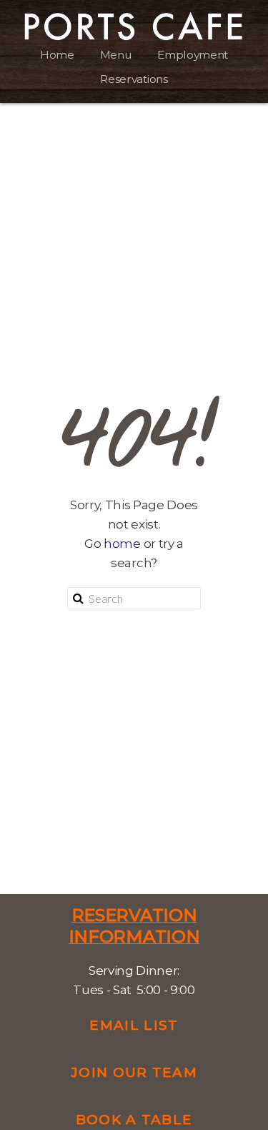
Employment (192, 55)
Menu (116, 55)
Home (57, 55)
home (122, 543)
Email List (133, 1025)
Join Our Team (134, 1072)
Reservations (133, 79)
